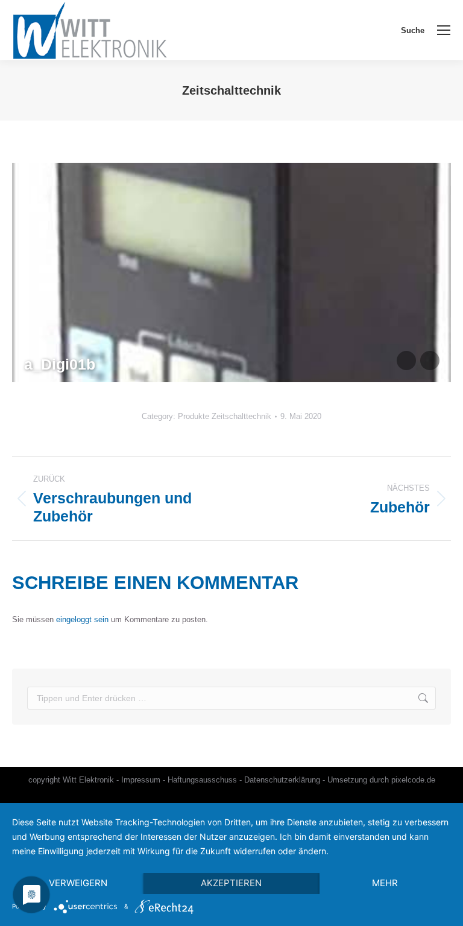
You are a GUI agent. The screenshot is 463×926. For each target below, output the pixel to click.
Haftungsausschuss (202, 779)
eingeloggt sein (82, 619)
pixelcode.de (413, 779)
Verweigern (78, 883)
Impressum (140, 779)
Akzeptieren (231, 883)
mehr (385, 883)
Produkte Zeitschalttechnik (224, 416)
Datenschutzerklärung (282, 779)
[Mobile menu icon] (443, 30)
